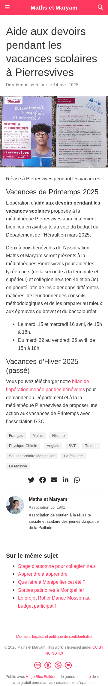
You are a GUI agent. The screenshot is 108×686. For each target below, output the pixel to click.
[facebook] (42, 479)
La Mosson (18, 466)
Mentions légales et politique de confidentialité (54, 637)
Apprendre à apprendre (43, 574)
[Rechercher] (100, 7)
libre (87, 677)
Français (16, 436)
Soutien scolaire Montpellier (32, 456)
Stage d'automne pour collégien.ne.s (57, 566)
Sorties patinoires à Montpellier (51, 590)
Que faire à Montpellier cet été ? (52, 582)
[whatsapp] (76, 479)
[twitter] (31, 479)
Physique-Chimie (23, 446)
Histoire (58, 436)
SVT (72, 446)
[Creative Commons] (54, 665)
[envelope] (54, 479)
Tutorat (91, 446)
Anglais (53, 446)
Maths (38, 436)
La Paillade (73, 456)
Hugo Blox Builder (41, 677)
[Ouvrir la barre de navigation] (7, 7)
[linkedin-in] (65, 479)
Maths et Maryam (54, 7)
